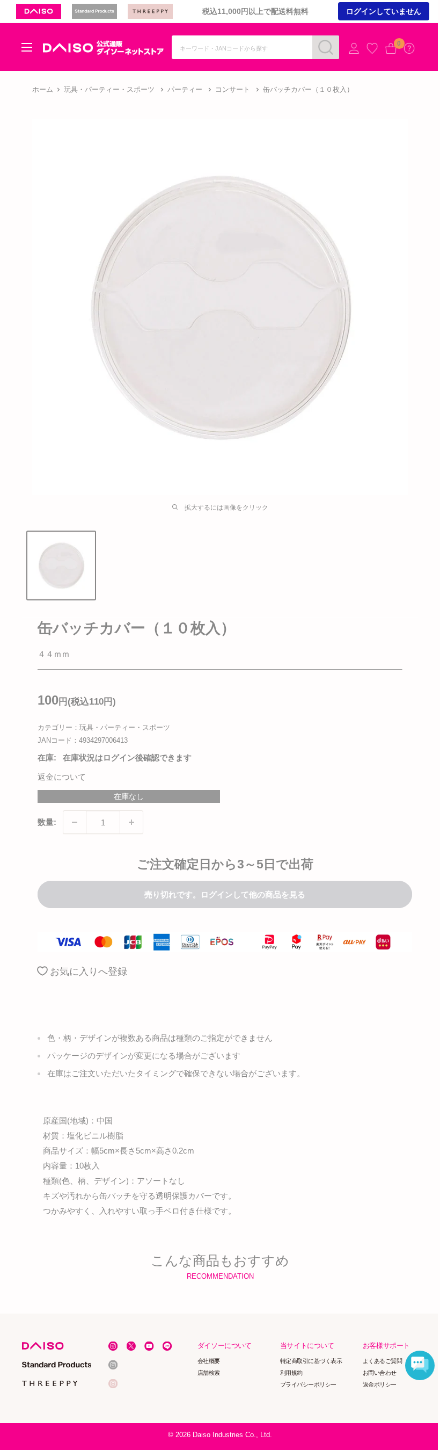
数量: (47, 822)
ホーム (42, 89)
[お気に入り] (372, 48)
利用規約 (291, 1372)
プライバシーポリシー (308, 1384)
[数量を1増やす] (131, 822)
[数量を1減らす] (74, 822)
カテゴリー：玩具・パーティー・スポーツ (104, 727)
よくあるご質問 (382, 1361)
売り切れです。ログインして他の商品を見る (224, 894)
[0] (391, 48)
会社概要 (208, 1361)
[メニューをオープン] (26, 47)
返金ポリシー (380, 1384)
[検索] (325, 47)
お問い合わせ (380, 1372)
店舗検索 (208, 1372)
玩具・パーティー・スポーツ (109, 89)
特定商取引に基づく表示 (311, 1361)
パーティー (184, 89)
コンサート (232, 89)
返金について (62, 776)
